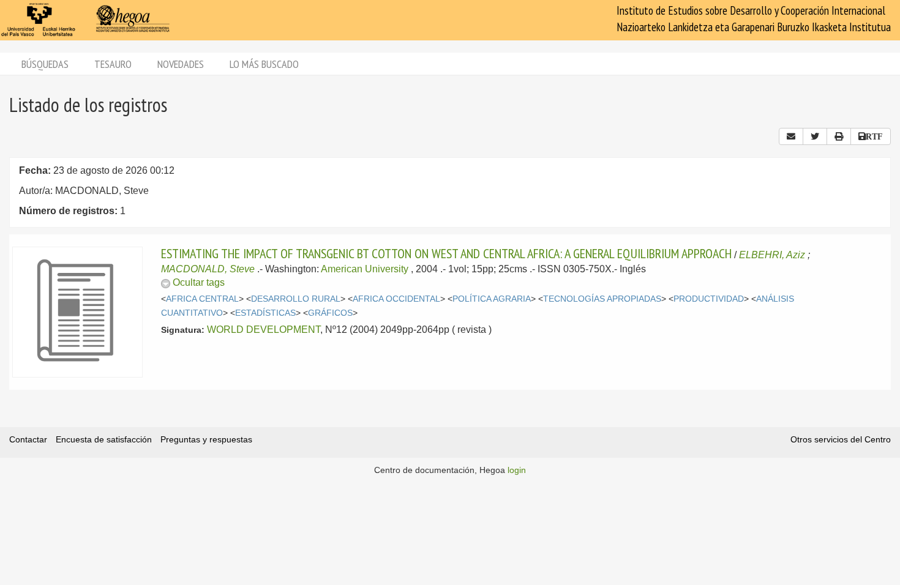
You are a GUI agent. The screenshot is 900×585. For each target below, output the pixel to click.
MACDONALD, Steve (208, 269)
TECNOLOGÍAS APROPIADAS (602, 299)
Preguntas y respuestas (206, 439)
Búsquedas (45, 64)
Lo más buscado (264, 64)
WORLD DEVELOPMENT (263, 329)
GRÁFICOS (330, 313)
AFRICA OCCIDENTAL (396, 299)
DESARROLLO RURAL (295, 299)
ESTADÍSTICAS (265, 313)
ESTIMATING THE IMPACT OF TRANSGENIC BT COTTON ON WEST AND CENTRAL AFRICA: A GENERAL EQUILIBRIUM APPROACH (446, 253)
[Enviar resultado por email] (791, 136)
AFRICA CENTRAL (202, 299)
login (517, 470)
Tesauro (113, 64)
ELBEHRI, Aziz (772, 255)
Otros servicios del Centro (840, 439)
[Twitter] (815, 136)
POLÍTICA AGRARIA (491, 299)
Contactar (28, 439)
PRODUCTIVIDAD (708, 299)
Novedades (180, 64)
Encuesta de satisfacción (104, 439)
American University (364, 269)
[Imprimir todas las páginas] (839, 136)
